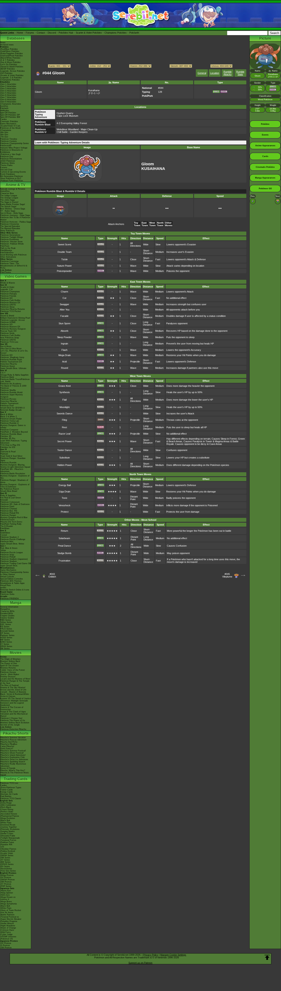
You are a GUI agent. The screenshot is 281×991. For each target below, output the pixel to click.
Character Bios (7, 193)
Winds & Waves (7, 283)
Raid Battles (5, 796)
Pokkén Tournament (9, 403)
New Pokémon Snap (9, 338)
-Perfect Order (6, 812)
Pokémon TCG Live (9, 342)
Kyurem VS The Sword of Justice (15, 698)
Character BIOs (7, 611)
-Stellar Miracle (7, 923)
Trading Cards (15, 779)
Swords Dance (64, 413)
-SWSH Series (6, 855)
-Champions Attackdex (10, 104)
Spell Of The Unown (9, 666)
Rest (64, 427)
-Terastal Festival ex (9, 917)
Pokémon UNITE (8, 305)
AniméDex (5, 191)
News (2, 42)
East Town (145, 224)
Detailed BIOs (6, 613)
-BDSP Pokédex (7, 69)
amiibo (3, 587)
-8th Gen (4, 135)
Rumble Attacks (227, 73)
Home (20, 32)
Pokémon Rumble (8, 463)
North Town (160, 224)
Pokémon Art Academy (10, 384)
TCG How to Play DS (10, 445)
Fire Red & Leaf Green (10, 498)
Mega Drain (64, 355)
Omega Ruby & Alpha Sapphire (14, 375)
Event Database (7, 174)
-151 (2, 847)
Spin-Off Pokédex (8, 113)
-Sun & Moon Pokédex (10, 62)
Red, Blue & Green (8, 548)
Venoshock (64, 505)
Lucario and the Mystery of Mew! (15, 679)
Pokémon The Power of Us (12, 720)
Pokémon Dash (7, 506)
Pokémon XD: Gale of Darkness (15, 504)
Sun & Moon (5, 346)
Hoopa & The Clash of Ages (13, 712)
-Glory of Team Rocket (10, 910)
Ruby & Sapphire (8, 495)
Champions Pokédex (115, 32)
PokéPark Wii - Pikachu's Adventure (11, 470)
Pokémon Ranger (8, 515)
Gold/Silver (5, 533)
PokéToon (4, 246)
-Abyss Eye (5, 890)
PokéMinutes (6, 250)
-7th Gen (4, 137)
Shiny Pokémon (7, 231)
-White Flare (5, 823)
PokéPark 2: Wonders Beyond (14, 432)
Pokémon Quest (7, 366)
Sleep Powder (64, 337)
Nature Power (64, 265)
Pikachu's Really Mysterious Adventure (13, 765)
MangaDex (5, 609)
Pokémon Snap (7, 555)
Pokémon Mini (6, 541)
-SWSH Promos (7, 880)
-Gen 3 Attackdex (8, 88)
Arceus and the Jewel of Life (13, 690)
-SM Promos (6, 882)
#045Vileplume (227, 575)
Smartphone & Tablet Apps (12, 583)
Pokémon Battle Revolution (12, 473)
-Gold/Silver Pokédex (9, 51)
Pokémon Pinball (7, 557)
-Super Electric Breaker (10, 919)
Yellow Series (6, 622)
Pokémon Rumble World (11, 392)
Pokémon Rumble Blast (11, 434)
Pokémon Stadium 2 (9, 537)
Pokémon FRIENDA (9, 598)
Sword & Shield (7, 316)
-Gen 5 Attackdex (8, 93)
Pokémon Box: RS (8, 511)
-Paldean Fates (7, 842)
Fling (64, 420)
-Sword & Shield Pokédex (11, 67)
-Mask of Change (8, 928)
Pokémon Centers (8, 141)
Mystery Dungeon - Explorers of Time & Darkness (14, 485)
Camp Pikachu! (7, 746)
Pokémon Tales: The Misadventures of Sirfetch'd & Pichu (13, 265)
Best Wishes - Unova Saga (12, 209)
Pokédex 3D (5, 436)
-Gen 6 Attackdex (8, 95)
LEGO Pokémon (7, 161)
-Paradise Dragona (8, 921)
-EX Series (5, 866)
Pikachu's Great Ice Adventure (14, 759)
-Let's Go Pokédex (8, 64)
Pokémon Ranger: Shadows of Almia (14, 481)
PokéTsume (5, 272)
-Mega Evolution (7, 818)
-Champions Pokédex (10, 80)
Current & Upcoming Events (13, 172)
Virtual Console (7, 577)
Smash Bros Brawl (8, 491)
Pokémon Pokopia (8, 294)
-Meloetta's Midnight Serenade (14, 701)
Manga (15, 602)
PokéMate (4, 528)
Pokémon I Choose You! (11, 718)
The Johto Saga (7, 200)
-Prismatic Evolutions (10, 829)
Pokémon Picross (8, 399)
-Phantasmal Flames (9, 816)
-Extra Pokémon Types (10, 787)
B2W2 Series (6, 642)
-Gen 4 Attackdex (8, 91)
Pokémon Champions (10, 292)
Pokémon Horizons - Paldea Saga (15, 222)
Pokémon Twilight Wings (11, 237)
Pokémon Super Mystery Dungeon (11, 396)
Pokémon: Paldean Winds (12, 244)
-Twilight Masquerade (10, 838)
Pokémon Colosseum (10, 502)
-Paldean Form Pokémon (11, 181)
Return (64, 530)
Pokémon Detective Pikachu (13, 729)
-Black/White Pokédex (10, 58)
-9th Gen (4, 132)
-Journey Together (8, 827)
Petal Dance (64, 545)
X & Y (2, 373)
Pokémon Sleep (7, 307)
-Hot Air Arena (6, 912)
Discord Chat (6, 170)
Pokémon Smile (7, 333)
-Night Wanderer (7, 926)
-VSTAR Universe (8, 937)
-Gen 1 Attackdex (8, 84)
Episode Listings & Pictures (12, 189)
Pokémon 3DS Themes (11, 581)
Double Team (65, 252)
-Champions (5, 130)
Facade (64, 316)
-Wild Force (5, 932)
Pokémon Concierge (9, 261)
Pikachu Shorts (16, 733)
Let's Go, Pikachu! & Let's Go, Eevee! (14, 352)
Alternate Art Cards (9, 794)
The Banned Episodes (10, 228)
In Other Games (7, 574)
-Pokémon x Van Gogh (10, 154)
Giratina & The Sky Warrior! (12, 687)
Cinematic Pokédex (9, 121)
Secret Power (64, 441)
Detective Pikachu (8, 364)
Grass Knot (64, 386)
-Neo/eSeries (6, 869)
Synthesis (64, 392)
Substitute (64, 457)
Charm (64, 291)
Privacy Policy (150, 955)
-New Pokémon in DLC (10, 178)
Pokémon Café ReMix (10, 300)
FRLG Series (6, 629)
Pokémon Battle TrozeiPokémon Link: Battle (15, 380)
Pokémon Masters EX (10, 302)
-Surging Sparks (7, 831)
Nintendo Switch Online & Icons (14, 590)
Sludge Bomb (64, 553)
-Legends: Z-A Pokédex (11, 78)
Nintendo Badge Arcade (11, 410)
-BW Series (5, 862)
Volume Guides (7, 618)
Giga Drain (64, 491)
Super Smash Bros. (9, 566)
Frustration (64, 560)
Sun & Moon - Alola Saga (11, 213)
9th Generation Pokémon (11, 176)
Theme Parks (6, 165)
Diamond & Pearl (8, 452)
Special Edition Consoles (11, 579)
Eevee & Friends (7, 768)
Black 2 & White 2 (8, 416)
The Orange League (9, 198)
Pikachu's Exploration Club (12, 757)
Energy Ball (65, 485)
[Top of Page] (267, 957)
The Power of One (8, 663)
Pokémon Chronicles (9, 224)
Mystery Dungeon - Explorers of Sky (14, 477)
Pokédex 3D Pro (7, 438)
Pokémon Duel (7, 406)
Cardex (3, 119)
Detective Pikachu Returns (12, 309)
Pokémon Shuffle (8, 390)
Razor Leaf (64, 433)
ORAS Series (6, 646)
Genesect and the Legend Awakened (12, 704)
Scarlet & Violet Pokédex (89, 32)
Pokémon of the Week (10, 128)
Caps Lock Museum (67, 115)
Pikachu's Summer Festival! (13, 751)
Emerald (4, 500)
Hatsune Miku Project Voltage (13, 148)
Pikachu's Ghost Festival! (12, 753)
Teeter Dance (64, 450)
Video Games (16, 276)
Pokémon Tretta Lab (9, 421)
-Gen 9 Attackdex (8, 102)
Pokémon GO (6, 298)
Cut (64, 298)
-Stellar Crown (6, 833)
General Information (9, 607)
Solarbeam (64, 538)
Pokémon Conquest (9, 430)
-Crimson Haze (7, 930)
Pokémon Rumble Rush (11, 359)
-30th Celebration (8, 805)
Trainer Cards (6, 790)
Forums (30, 32)
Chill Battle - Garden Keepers (72, 132)
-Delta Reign (6, 803)
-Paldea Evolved (7, 851)
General (202, 73)
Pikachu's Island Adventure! (13, 755)
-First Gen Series (8, 871)
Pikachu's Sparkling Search (12, 762)
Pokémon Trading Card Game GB (15, 563)
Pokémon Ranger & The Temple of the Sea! (14, 682)
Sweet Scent (64, 244)
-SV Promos (5, 877)
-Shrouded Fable (7, 836)
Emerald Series (7, 631)
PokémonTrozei (7, 520)
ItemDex (4, 106)
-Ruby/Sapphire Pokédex (11, 53)
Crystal (3, 535)
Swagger (64, 304)
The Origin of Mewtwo (10, 659)
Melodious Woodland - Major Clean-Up (77, 129)
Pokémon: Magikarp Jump (12, 357)
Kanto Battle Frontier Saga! (12, 204)
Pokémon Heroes (8, 672)
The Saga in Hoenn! (9, 202)
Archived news (7, 45)
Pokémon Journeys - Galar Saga (15, 215)
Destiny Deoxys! (8, 677)
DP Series (4, 633)
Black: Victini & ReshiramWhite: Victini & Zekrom (14, 695)
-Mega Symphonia (8, 904)
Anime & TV (15, 185)
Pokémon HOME (8, 322)
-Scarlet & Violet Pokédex (11, 75)
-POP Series (5, 886)
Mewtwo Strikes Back (10, 661)
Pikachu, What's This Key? (12, 770)
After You (64, 309)
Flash (64, 350)
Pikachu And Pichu (8, 742)
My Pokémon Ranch (9, 489)
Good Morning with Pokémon (13, 255)
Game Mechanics (8, 124)
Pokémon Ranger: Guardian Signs (12, 459)
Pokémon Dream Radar (11, 419)
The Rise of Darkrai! (9, 685)
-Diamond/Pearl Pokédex (11, 56)
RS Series (4, 627)
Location (214, 73)
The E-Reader (6, 526)
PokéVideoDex (7, 252)
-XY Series (5, 860)
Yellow (3, 550)
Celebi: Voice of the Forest (12, 670)
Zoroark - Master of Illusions (13, 692)
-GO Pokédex (6, 73)
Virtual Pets (5, 585)
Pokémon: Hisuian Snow (11, 242)
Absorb (64, 331)
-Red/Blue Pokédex (9, 49)
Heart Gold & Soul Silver (11, 456)
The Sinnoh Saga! (8, 206)
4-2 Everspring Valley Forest (72, 123)
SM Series (5, 648)
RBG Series (5, 620)
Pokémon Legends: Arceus (12, 320)
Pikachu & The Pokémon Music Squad (14, 774)
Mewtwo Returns (8, 668)
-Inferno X (4, 899)
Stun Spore (64, 323)
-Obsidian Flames (8, 849)
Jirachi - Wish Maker (9, 674)
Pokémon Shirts (7, 163)
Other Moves (168, 224)
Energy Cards (6, 792)
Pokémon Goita (7, 594)
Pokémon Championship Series (14, 143)
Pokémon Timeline (8, 139)
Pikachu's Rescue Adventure (13, 740)
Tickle (64, 259)
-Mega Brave (6, 901)
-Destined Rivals (7, 825)
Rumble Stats (240, 73)
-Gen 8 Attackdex (8, 99)
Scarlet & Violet (7, 287)
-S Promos (5, 945)
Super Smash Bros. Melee (12, 544)
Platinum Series (7, 635)
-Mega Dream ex (8, 897)
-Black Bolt (5, 820)
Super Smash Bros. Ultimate (13, 368)
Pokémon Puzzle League (11, 552)
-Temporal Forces (8, 840)
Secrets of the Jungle (10, 725)
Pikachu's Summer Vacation (13, 737)
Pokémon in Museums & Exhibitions (11, 151)
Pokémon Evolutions (9, 239)
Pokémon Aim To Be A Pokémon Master (15, 218)
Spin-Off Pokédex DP (10, 115)
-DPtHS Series (7, 864)
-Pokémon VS (6, 939)
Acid (64, 361)
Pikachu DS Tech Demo (11, 522)
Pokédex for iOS (7, 447)
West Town (152, 224)
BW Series (5, 640)
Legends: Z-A (6, 289)
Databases (16, 38)
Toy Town (137, 224)
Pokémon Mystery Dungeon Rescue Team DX (13, 330)
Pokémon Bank (7, 377)
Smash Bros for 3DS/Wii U (12, 408)
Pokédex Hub (66, 32)
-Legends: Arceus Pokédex (12, 71)
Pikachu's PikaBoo (8, 744)
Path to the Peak (8, 248)
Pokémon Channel (8, 509)
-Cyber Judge (6, 934)
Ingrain (64, 343)
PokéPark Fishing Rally (11, 524)
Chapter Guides (7, 616)
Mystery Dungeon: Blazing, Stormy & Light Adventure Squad (15, 466)
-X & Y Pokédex (7, 60)
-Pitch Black (5, 807)
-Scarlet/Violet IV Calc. (10, 126)
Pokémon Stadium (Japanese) (14, 559)
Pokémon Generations (10, 235)
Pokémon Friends (8, 296)
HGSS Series (6, 637)
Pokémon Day (6, 156)
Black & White (6, 414)
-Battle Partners (7, 915)
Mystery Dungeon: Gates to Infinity (13, 426)
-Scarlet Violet (6, 853)
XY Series (4, 644)
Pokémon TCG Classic (10, 798)
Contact (41, 32)
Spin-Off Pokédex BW (10, 117)
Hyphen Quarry (65, 113)
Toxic (64, 498)
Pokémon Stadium (8, 561)
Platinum (4, 454)
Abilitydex (4, 110)
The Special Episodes (10, 226)
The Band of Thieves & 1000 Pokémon (13, 387)
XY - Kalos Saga (7, 211)
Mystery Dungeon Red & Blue (13, 517)
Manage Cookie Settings (173, 955)
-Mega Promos (7, 875)
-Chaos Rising (6, 809)
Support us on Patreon (140, 962)
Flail (64, 399)
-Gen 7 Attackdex (8, 97)
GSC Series (5, 624)
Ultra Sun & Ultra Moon (11, 349)
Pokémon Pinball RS (9, 513)
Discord (52, 32)
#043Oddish (52, 575)
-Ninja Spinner (6, 893)
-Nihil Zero (5, 895)
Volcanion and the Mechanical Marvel (13, 715)
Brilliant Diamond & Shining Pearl (15, 318)
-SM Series (5, 858)
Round (64, 368)
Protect (64, 511)
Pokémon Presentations (11, 159)
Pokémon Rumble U (9, 423)
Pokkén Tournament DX (11, 362)
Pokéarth (134, 32)
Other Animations (8, 257)
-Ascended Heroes (8, 814)
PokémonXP (5, 145)
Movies (16, 652)
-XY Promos (5, 884)
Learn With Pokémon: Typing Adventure (13, 442)
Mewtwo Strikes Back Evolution (14, 723)
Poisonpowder (64, 271)
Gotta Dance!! (6, 748)
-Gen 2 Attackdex (8, 86)
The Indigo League (8, 195)
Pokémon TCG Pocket (10, 311)
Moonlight (64, 407)
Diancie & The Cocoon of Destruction (11, 708)
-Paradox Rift (6, 844)
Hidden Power (64, 465)
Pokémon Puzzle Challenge (12, 539)
